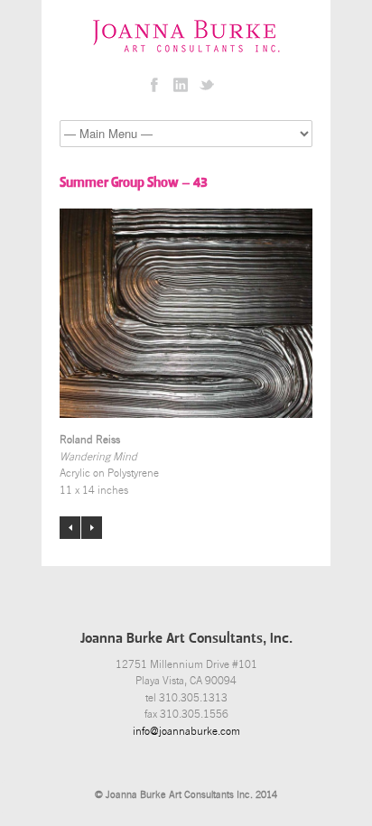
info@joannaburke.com (186, 731)
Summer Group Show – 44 (91, 527)
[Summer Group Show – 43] (186, 314)
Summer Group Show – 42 (70, 527)
